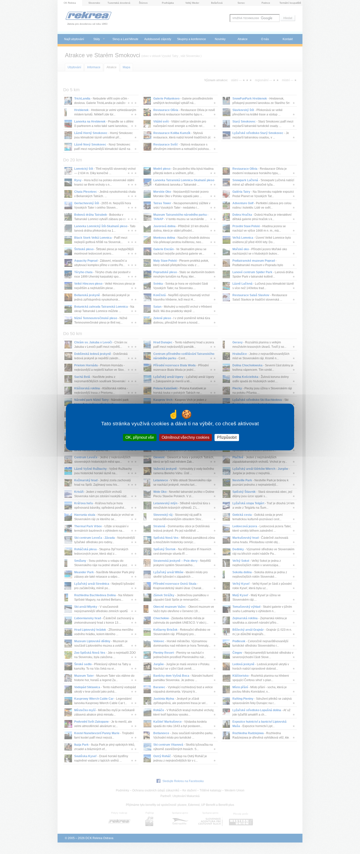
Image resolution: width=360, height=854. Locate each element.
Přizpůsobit (227, 437)
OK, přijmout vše (139, 437)
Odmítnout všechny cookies (185, 437)
